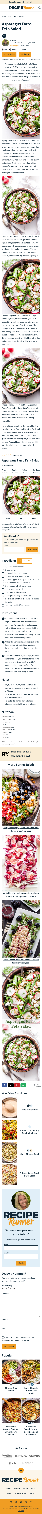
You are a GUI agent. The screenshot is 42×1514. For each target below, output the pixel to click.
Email (24, 49)
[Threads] (26, 1502)
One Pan (17, 1489)
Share (14, 49)
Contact (32, 1493)
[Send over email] (23, 1085)
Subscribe (21, 1263)
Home (4, 16)
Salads (21, 16)
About (9, 1493)
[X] (30, 1502)
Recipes (8, 1489)
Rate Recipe (24, 54)
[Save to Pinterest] (17, 1085)
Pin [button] (21, 518)
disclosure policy (35, 59)
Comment (6, 1294)
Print (34, 518)
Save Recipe (32, 550)
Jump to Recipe (9, 54)
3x (29, 561)
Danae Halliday (9, 466)
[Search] (39, 7)
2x (25, 561)
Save (8, 518)
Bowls (25, 1489)
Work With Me (20, 1493)
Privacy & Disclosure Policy (10, 1509)
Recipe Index (12, 16)
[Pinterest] (16, 1502)
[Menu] (2, 7)
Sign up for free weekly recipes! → (21, 2)
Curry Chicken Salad (29, 1154)
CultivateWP (21, 1511)
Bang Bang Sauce (30, 1109)
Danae (14, 40)
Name (7, 1244)
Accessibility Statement (25, 1509)
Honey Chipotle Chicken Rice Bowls (31, 1391)
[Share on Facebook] (4, 1085)
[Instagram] (11, 1502)
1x (20, 561)
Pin (5, 49)
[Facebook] (21, 1502)
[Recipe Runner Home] (22, 7)
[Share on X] (11, 1085)
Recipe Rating (7, 1286)
